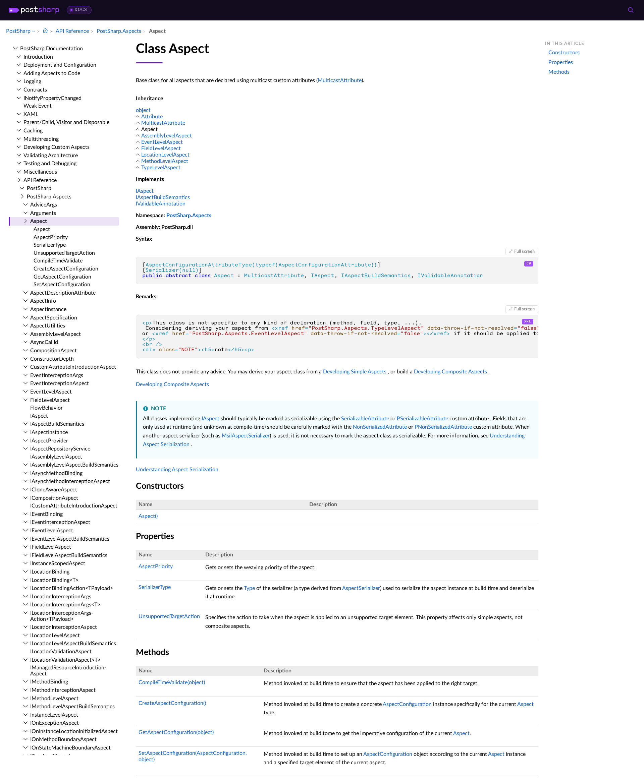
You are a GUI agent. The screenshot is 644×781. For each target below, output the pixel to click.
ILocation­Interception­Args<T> (65, 604)
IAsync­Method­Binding (56, 473)
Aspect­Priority (51, 237)
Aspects (201, 215)
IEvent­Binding (46, 514)
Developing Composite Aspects (450, 371)
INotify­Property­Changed (52, 98)
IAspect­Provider (49, 440)
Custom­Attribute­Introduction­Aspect (73, 367)
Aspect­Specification (53, 317)
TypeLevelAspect (160, 167)
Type (249, 588)
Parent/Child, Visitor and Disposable (66, 122)
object (143, 110)
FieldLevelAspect (161, 148)
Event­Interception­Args (56, 375)
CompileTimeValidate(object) (172, 682)
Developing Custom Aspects (56, 147)
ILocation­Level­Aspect (55, 635)
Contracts (35, 90)
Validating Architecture (50, 155)
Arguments (43, 213)
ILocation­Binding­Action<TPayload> (71, 588)
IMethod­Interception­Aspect (63, 690)
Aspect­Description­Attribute (63, 293)
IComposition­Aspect (54, 498)
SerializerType (155, 587)
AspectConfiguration (407, 704)
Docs (81, 10)
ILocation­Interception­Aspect (63, 627)
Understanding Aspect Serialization (177, 469)
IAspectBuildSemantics (163, 197)
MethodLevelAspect (164, 161)
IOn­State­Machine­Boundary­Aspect (70, 747)
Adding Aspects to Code (51, 73)
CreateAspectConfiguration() (172, 703)
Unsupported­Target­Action (64, 253)
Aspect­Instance (48, 309)
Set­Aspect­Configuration (62, 284)
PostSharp (178, 215)
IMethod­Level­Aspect (54, 698)
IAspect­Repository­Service (60, 449)
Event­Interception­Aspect (59, 383)
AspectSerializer (361, 588)
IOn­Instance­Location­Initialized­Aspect (74, 731)
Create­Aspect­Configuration (66, 269)
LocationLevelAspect (165, 155)
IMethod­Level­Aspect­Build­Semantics (72, 706)
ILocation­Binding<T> (54, 580)
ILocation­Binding (49, 572)
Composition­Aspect (53, 350)
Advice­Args (43, 204)
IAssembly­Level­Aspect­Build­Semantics (74, 465)
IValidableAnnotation (160, 203)
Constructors (564, 52)
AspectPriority (156, 566)
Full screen (524, 251)
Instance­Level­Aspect (54, 715)
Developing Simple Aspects (354, 371)
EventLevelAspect (162, 142)
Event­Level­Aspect (51, 392)
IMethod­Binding (49, 681)
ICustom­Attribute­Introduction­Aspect (73, 505)
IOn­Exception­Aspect (54, 723)
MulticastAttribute (340, 80)
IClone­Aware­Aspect (53, 489)
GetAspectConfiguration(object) (176, 732)
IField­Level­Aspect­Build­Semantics (68, 555)
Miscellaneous (40, 172)
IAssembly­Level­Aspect (56, 457)
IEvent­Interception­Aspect (60, 522)
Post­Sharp (39, 188)
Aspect (38, 221)
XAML (30, 114)
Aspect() (148, 516)
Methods (559, 72)
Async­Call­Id (44, 342)
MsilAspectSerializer (246, 435)
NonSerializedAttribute (380, 427)
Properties (560, 62)
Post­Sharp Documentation (51, 48)
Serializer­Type (50, 245)
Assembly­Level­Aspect (55, 334)
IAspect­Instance (49, 432)
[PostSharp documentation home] (45, 31)
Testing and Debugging (49, 163)
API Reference (40, 180)
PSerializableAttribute (422, 418)
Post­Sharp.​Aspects (49, 196)
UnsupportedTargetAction (169, 616)
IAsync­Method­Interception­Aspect (70, 481)
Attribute (152, 116)
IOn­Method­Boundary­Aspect (63, 739)
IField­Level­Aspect (50, 547)
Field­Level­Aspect (50, 400)
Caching (33, 130)
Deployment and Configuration (59, 65)
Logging (32, 81)
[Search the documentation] (630, 10)
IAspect (39, 416)
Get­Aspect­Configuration (62, 277)
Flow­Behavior (46, 408)
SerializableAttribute (365, 418)
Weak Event (37, 106)
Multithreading (41, 139)
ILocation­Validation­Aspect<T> (65, 660)
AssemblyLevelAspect (166, 135)
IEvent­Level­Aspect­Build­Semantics (69, 539)
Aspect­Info (43, 301)
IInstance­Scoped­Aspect (57, 563)
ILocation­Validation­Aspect (61, 651)
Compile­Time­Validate (58, 260)
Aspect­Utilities (47, 325)
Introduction (38, 57)
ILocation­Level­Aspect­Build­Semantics (73, 643)
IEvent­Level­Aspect (51, 530)
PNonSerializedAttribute (443, 427)
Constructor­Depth (52, 359)
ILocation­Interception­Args (60, 596)
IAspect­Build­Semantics (57, 424)
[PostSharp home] (34, 10)
